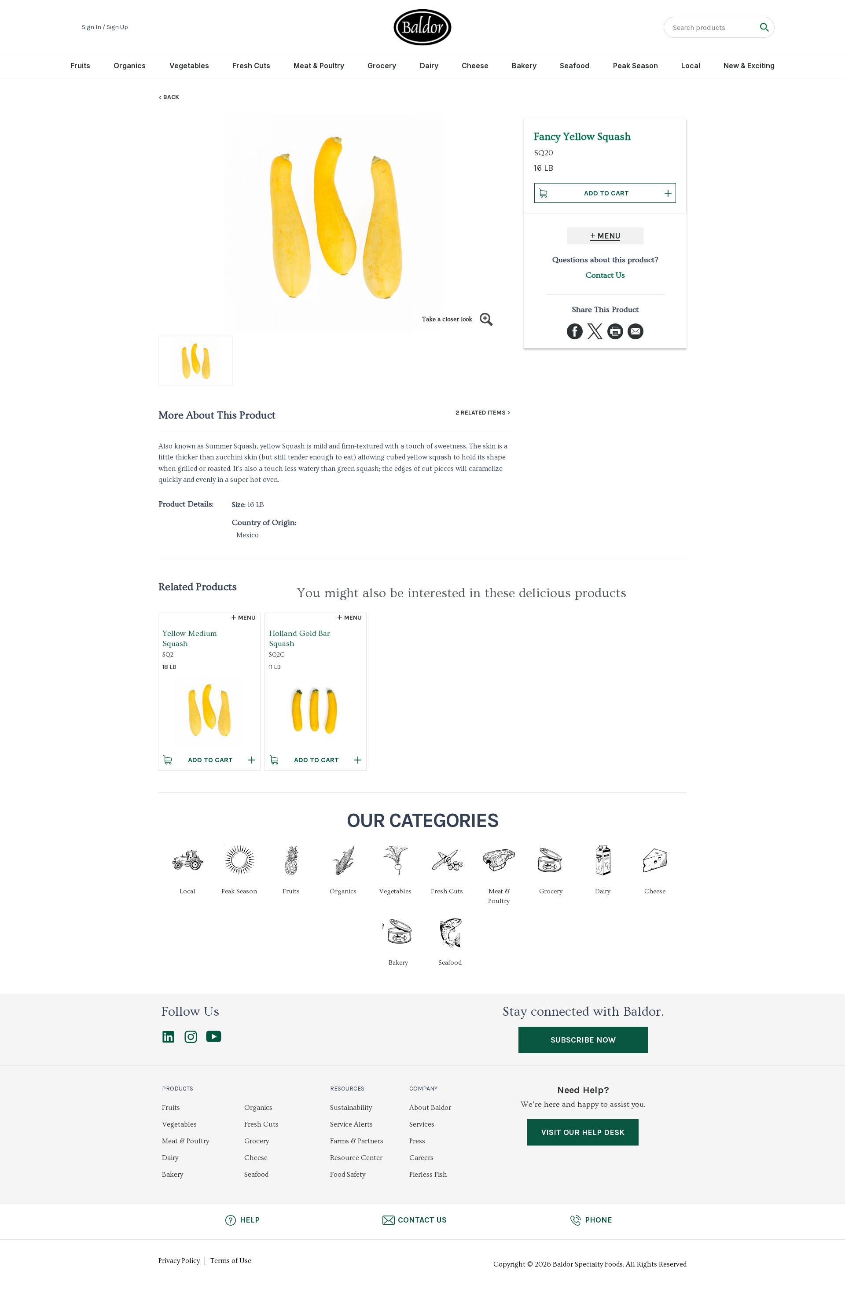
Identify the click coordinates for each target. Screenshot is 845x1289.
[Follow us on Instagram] (191, 1041)
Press (417, 1141)
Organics (130, 65)
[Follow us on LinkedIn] (168, 1041)
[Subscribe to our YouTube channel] (213, 1040)
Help (250, 1220)
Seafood (574, 65)
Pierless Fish (428, 1175)
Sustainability (351, 1108)
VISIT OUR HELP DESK (583, 1132)
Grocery (381, 65)
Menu (609, 236)
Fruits (80, 65)
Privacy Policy (179, 1261)
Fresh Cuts (251, 65)
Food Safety (347, 1175)
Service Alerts (351, 1124)
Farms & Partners (356, 1141)
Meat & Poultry (319, 65)
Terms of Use (230, 1261)
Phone (598, 1220)
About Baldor (430, 1108)
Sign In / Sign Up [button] (105, 27)
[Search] (764, 27)
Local (690, 65)
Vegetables (189, 65)
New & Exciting (749, 65)
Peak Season (635, 65)
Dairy (429, 65)
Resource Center (356, 1158)
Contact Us (605, 275)
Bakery (524, 65)
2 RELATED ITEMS (481, 412)
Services (421, 1124)
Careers (421, 1158)
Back (171, 97)
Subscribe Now (583, 1040)
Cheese (475, 65)
